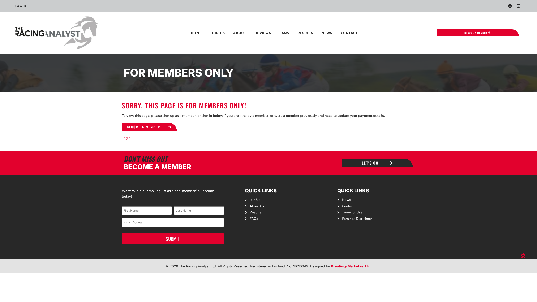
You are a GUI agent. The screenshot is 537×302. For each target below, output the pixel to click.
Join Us (217, 33)
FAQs (284, 33)
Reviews (263, 33)
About (239, 33)
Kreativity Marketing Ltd (350, 266)
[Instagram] (518, 6)
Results (305, 33)
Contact (349, 33)
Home (196, 33)
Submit (173, 238)
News (327, 33)
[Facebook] (510, 6)
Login (126, 138)
